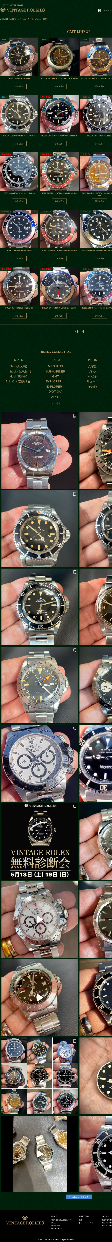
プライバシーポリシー (87, 1223)
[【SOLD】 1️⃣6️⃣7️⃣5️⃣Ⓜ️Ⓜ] (39, 997)
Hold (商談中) (18, 376)
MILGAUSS (55, 366)
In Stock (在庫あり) (18, 371)
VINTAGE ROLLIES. (52, 1240)
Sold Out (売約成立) (19, 381)
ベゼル (92, 376)
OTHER (55, 396)
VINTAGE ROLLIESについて (61, 1220)
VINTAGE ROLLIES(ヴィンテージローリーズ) (16, 19)
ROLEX (55, 360)
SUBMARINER (55, 371)
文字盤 (92, 366)
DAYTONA (55, 391)
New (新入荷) (18, 366)
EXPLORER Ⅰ (55, 381)
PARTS (92, 360)
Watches (54, 1223)
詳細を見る (19, 86)
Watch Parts (55, 1226)
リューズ (92, 381)
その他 (92, 386)
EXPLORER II (55, 386)
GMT (55, 376)
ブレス (92, 371)
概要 (80, 1220)
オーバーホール (56, 1229)
